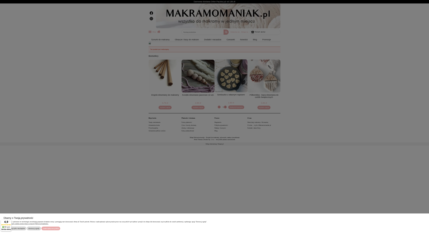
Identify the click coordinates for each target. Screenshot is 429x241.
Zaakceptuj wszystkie (51, 228)
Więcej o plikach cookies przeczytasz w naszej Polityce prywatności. (26, 224)
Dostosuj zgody (33, 228)
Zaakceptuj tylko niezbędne (15, 228)
